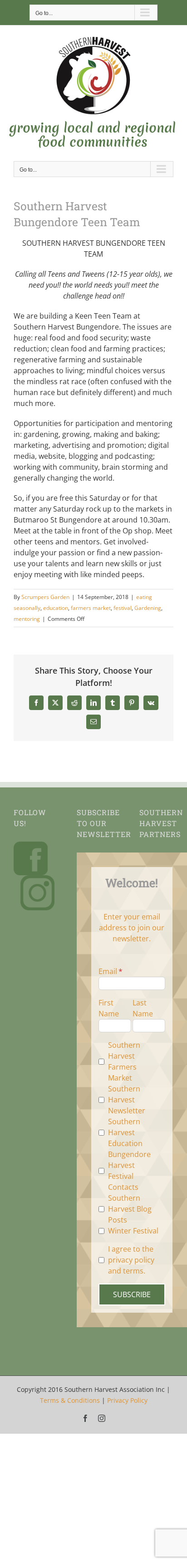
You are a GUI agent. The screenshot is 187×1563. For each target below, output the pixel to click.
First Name (108, 1008)
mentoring (27, 619)
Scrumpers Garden (45, 597)
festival (122, 608)
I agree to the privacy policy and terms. (131, 1260)
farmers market (91, 608)
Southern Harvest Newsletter (126, 1100)
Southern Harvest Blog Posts (130, 1209)
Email (107, 971)
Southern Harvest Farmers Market (124, 1061)
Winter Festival (133, 1231)
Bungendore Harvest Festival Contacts (129, 1170)
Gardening (147, 608)
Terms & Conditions (70, 1400)
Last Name (143, 1008)
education (55, 608)
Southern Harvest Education (125, 1132)
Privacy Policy (127, 1400)
